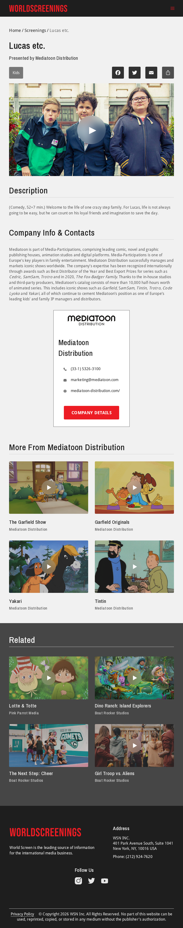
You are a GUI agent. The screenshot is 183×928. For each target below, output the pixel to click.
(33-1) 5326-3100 (86, 369)
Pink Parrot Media (24, 713)
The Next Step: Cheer (31, 773)
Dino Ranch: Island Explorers (123, 705)
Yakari (15, 601)
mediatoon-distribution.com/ (95, 390)
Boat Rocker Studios (112, 713)
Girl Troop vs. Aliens (115, 773)
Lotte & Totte (22, 705)
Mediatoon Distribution (28, 529)
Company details (91, 412)
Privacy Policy (22, 914)
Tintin (100, 601)
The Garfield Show (27, 522)
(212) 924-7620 (139, 856)
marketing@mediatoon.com (95, 380)
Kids (16, 73)
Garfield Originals (112, 522)
